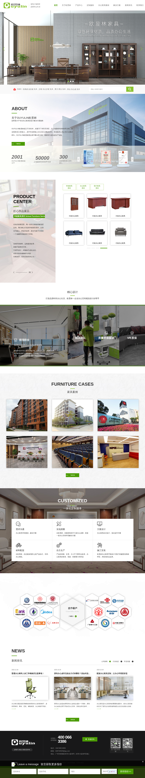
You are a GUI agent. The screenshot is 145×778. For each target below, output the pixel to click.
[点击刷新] (112, 771)
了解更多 (18, 143)
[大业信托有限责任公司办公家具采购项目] (26, 452)
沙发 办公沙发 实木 (46, 89)
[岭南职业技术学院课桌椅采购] (118, 415)
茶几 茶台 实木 (60, 89)
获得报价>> (125, 771)
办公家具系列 (83, 187)
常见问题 (127, 661)
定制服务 (90, 5)
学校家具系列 (69, 187)
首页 (56, 5)
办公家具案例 (103, 5)
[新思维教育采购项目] (118, 452)
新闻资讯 (128, 5)
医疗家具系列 (97, 187)
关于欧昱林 (66, 5)
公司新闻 (104, 661)
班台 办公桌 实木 (73, 89)
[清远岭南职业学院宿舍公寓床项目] (72, 415)
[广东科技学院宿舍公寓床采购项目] (26, 415)
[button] (68, 81)
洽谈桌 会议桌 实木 (30, 89)
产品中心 (78, 5)
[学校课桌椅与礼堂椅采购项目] (72, 452)
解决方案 (117, 5)
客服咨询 (91, 739)
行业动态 (116, 661)
